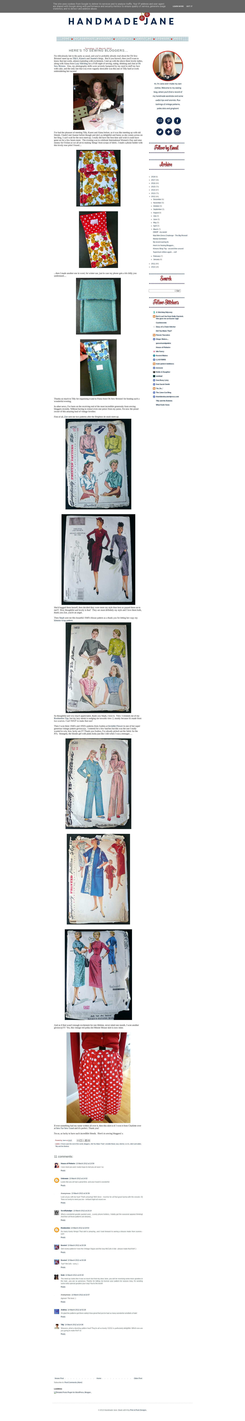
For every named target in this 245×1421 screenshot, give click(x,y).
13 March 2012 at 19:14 (82, 1211)
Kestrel (64, 1245)
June (155, 219)
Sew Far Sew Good (65, 1128)
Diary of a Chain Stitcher (166, 327)
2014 (153, 190)
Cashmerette (161, 323)
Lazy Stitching (81, 63)
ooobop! (159, 376)
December (157, 199)
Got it (189, 6)
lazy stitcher (120, 1144)
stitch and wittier (135, 1144)
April (155, 226)
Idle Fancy (160, 351)
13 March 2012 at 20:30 (74, 1275)
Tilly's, (76, 58)
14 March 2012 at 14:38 (74, 1325)
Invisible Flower (115, 726)
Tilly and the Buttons (62, 1146)
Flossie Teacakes (163, 335)
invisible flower (110, 1144)
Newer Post (59, 1378)
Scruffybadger (66, 1211)
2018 (153, 177)
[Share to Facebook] (86, 1140)
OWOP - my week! (160, 232)
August (156, 213)
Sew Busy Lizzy (162, 380)
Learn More (178, 6)
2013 (153, 193)
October (156, 206)
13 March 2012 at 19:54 (80, 1228)
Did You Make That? (98, 1144)
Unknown (64, 1179)
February (157, 256)
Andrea (64, 1310)
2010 (153, 267)
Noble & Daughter (163, 372)
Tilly (62, 1325)
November (157, 203)
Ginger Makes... (162, 339)
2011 (153, 264)
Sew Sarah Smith (163, 384)
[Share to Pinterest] (88, 1140)
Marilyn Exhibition (160, 239)
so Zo (127, 1144)
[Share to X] (83, 1140)
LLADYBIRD (161, 360)
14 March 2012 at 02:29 (77, 1310)
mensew (159, 368)
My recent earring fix (161, 242)
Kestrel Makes (162, 356)
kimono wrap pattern (63, 620)
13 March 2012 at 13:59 (85, 1164)
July (155, 216)
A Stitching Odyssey (164, 312)
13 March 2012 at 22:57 (80, 1295)
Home (99, 1378)
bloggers (87, 1144)
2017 (153, 180)
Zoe (66, 417)
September (157, 209)
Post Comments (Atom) (73, 1382)
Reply (63, 1171)
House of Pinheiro (68, 1164)
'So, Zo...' (159, 388)
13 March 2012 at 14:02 (78, 1179)
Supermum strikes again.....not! (165, 252)
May (155, 223)
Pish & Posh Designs (138, 1410)
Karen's (82, 58)
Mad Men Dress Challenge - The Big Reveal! (170, 236)
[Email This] (78, 1140)
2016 (153, 183)
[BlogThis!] (80, 1140)
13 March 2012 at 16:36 (80, 1193)
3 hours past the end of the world (72, 1144)
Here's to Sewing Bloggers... (164, 245)
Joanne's (94, 58)
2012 (153, 197)
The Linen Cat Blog (163, 393)
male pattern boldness (165, 364)
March (156, 229)
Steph (61, 618)
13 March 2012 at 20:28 (77, 1245)
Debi (63, 1275)
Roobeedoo (65, 1228)
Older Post (138, 1378)
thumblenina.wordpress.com (167, 397)
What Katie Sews (163, 405)
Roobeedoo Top (61, 718)
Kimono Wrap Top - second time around (168, 249)
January (156, 259)
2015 (153, 187)
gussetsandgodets (163, 343)
